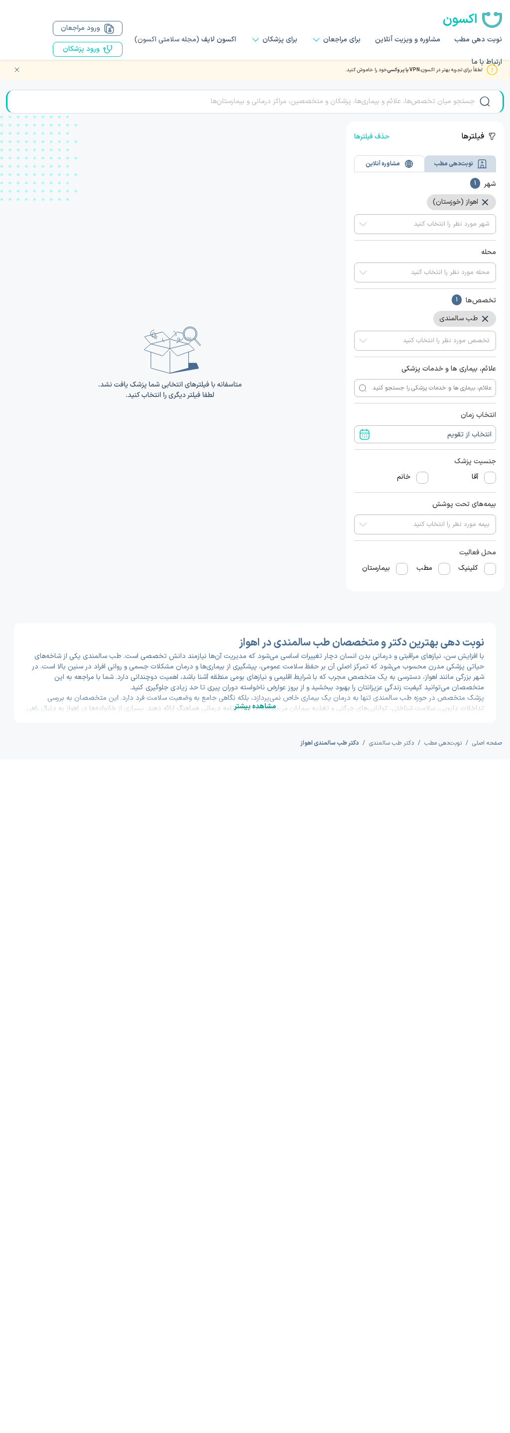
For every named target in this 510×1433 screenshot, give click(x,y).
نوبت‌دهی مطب (443, 743)
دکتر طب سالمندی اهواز (329, 743)
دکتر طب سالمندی (391, 743)
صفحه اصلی (487, 743)
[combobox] (425, 224)
